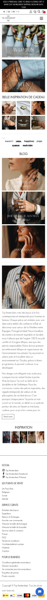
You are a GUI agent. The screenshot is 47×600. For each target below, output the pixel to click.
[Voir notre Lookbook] (23, 437)
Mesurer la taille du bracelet (14, 527)
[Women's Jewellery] (23, 41)
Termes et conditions (10, 540)
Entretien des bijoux (10, 510)
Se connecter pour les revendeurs (16, 569)
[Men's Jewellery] (23, 76)
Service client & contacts (12, 530)
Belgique (6, 492)
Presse (4, 534)
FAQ (4, 537)
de (9, 12)
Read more (8, 416)
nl (4, 12)
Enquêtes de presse (10, 572)
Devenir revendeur (10, 565)
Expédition (6, 513)
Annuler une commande (12, 520)
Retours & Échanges (10, 517)
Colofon (5, 551)
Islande (5, 499)
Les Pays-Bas (7, 488)
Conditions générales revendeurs (16, 562)
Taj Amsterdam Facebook (16, 473)
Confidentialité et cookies (13, 544)
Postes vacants (8, 576)
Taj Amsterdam (11, 470)
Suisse (4, 495)
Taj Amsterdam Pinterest (15, 477)
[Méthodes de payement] (5, 595)
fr (18, 12)
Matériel (5, 547)
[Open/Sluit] (41, 18)
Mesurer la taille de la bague (14, 523)
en (14, 12)
